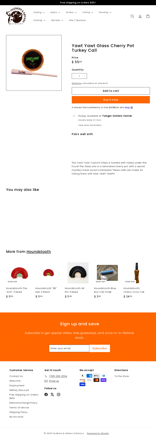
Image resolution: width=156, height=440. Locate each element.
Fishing (86, 12)
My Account (16, 416)
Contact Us (16, 376)
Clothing (38, 20)
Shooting (104, 12)
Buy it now (110, 100)
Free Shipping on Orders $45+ (23, 396)
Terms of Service (19, 407)
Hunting (38, 12)
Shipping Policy (18, 412)
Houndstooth (39, 251)
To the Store (122, 376)
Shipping (76, 83)
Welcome (15, 380)
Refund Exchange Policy (23, 402)
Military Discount (19, 390)
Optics (54, 12)
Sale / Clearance (77, 20)
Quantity (77, 69)
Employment (17, 385)
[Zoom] (33, 63)
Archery (70, 12)
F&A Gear (56, 20)
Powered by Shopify (98, 433)
